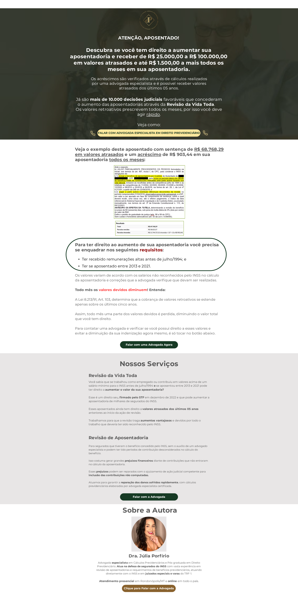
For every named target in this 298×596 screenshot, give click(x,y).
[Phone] (92, 133)
